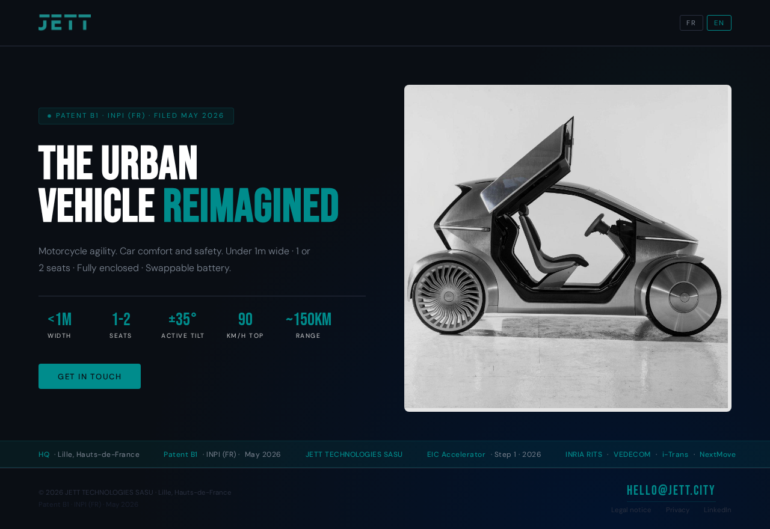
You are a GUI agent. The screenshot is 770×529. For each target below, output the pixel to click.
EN (719, 23)
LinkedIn (718, 510)
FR (691, 23)
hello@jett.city (671, 491)
